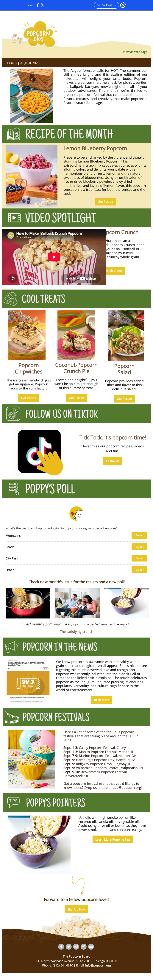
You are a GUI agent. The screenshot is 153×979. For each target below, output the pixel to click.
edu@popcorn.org (127, 787)
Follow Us (113, 461)
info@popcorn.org (98, 965)
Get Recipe (105, 201)
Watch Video (113, 271)
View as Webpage (135, 52)
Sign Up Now (76, 909)
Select (139, 535)
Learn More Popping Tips (113, 839)
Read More (101, 700)
